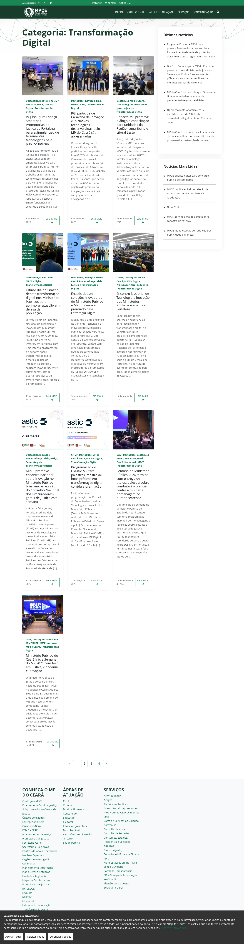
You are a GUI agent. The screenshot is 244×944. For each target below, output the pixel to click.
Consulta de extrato (115, 829)
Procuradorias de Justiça (36, 834)
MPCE (40, 104)
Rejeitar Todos (35, 936)
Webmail (110, 2)
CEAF (119, 454)
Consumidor (70, 813)
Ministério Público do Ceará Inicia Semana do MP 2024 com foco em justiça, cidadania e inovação (42, 663)
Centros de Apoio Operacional (40, 851)
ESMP (133, 458)
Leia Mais (51, 218)
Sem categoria (34, 462)
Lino (98, 100)
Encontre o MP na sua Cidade (121, 854)
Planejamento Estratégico (37, 867)
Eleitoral (68, 822)
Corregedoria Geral (33, 822)
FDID (106, 858)
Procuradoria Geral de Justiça (39, 805)
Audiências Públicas (116, 804)
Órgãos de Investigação (36, 859)
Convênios (110, 825)
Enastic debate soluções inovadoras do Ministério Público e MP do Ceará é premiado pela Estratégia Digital (87, 303)
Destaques (32, 100)
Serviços (183, 12)
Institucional (135, 12)
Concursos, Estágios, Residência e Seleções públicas (117, 842)
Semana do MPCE (134, 462)
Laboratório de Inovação (36, 905)
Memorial (28, 901)
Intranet (97, 2)
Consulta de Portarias (117, 833)
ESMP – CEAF (30, 830)
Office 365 (125, 2)
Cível (66, 801)
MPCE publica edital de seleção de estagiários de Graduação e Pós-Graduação (187, 193)
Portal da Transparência (118, 871)
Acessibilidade (112, 796)
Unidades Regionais (34, 876)
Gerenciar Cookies (60, 936)
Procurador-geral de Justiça (132, 284)
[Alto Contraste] (51, 2)
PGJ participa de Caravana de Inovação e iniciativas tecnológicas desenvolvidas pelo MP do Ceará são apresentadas (87, 125)
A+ (39, 2)
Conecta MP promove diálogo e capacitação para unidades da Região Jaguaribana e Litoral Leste (132, 124)
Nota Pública (174, 207)
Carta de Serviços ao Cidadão (121, 821)
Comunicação (203, 12)
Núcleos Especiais (33, 855)
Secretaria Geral (32, 842)
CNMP (119, 277)
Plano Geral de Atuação (36, 872)
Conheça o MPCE (32, 801)
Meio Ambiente (72, 830)
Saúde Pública (71, 842)
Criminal (68, 805)
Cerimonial (28, 863)
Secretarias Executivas (35, 847)
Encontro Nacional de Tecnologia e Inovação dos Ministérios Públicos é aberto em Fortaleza (133, 301)
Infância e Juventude (75, 826)
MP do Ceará (78, 104)
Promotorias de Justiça (35, 838)
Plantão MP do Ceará (116, 883)
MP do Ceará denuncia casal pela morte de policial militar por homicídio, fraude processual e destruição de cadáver (191, 136)
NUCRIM (27, 892)
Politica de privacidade (174, 928)
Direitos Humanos (73, 809)
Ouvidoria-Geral (31, 826)
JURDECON (28, 888)
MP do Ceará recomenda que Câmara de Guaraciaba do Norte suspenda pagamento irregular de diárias (191, 96)
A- (45, 2)
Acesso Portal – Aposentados (121, 808)
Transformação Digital (129, 111)
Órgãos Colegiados (33, 817)
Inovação (89, 100)
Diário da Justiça (113, 850)
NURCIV (26, 897)
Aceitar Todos (13, 936)
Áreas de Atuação (161, 12)
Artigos (108, 800)
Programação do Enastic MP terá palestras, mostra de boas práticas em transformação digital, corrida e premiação (87, 476)
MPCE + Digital (124, 104)
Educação (68, 817)
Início (119, 12)
